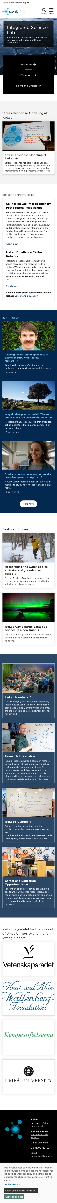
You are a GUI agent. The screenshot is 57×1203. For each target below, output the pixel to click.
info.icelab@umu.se (41, 1156)
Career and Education (26, 296)
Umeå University (18, 2)
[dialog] (28, 1182)
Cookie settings (12, 1184)
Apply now (12, 244)
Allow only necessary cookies (21, 1190)
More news (28, 504)
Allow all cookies (14, 1196)
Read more (12, 286)
